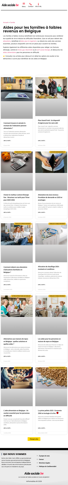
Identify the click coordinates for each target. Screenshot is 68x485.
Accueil (5, 22)
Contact (30, 6)
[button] (24, 3)
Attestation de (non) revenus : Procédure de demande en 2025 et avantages (50, 197)
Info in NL (38, 6)
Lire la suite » (7, 140)
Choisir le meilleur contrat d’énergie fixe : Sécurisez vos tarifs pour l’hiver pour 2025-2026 (16, 197)
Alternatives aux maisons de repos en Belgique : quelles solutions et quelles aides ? (16, 341)
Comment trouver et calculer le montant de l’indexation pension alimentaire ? (15, 125)
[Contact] (30, 4)
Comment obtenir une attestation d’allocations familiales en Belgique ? (15, 269)
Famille (12, 22)
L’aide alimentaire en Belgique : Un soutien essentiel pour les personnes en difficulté (17, 413)
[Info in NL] (38, 4)
